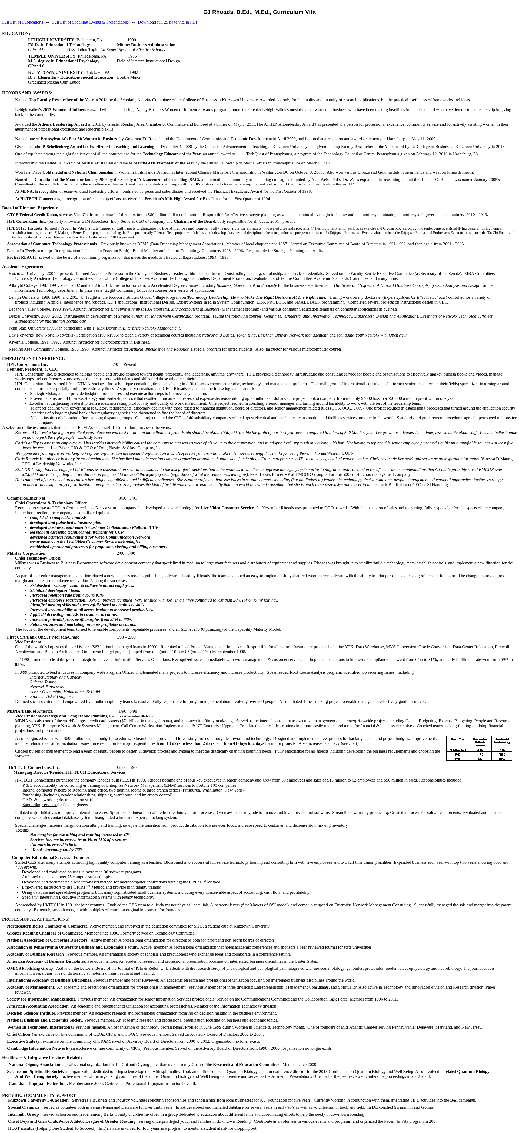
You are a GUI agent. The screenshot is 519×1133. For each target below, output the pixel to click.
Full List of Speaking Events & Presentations (91, 22)
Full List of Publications (23, 22)
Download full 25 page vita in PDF (168, 22)
